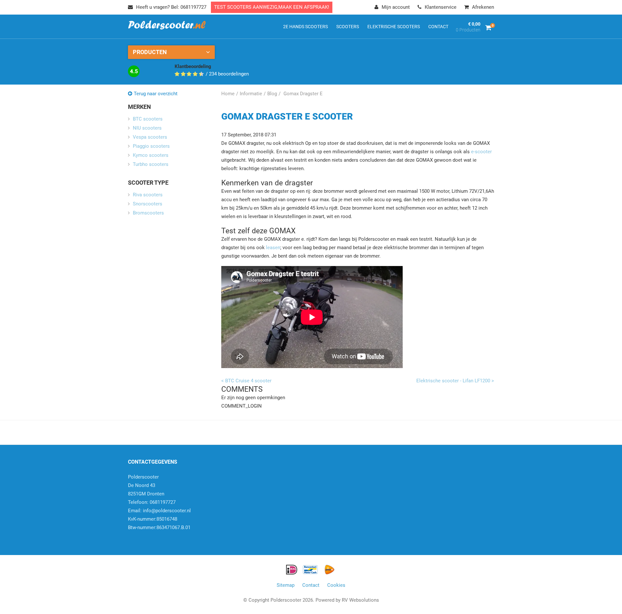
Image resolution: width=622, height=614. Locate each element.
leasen (272, 247)
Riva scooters (148, 195)
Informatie (251, 94)
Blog (272, 94)
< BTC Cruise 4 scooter (246, 381)
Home (228, 94)
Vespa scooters (150, 137)
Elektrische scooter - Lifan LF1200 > (455, 381)
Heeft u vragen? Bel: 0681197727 (171, 7)
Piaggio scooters (151, 146)
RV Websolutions (360, 600)
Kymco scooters (150, 155)
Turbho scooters (150, 164)
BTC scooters (148, 119)
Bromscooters (148, 213)
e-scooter (481, 152)
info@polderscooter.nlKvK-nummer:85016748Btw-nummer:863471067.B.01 (159, 519)
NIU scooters (147, 128)
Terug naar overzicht (156, 94)
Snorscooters (147, 204)
